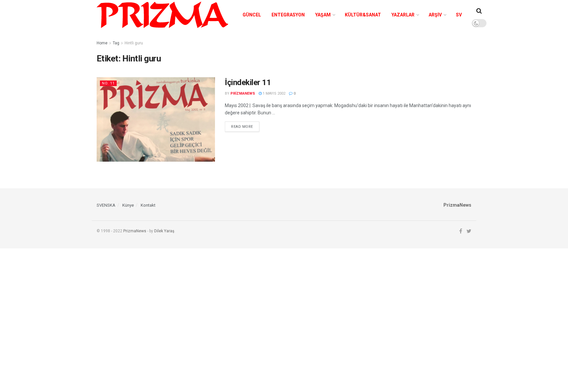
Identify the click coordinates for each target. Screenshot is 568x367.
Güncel (252, 14)
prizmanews (242, 93)
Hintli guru (134, 43)
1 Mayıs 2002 (273, 93)
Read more (242, 127)
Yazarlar (402, 14)
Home (102, 43)
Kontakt (148, 205)
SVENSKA (106, 205)
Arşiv (435, 14)
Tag (116, 43)
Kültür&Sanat (363, 14)
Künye (128, 205)
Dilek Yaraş (164, 231)
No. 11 (108, 83)
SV (459, 14)
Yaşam (323, 14)
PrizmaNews (134, 231)
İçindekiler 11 (248, 82)
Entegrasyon (288, 14)
